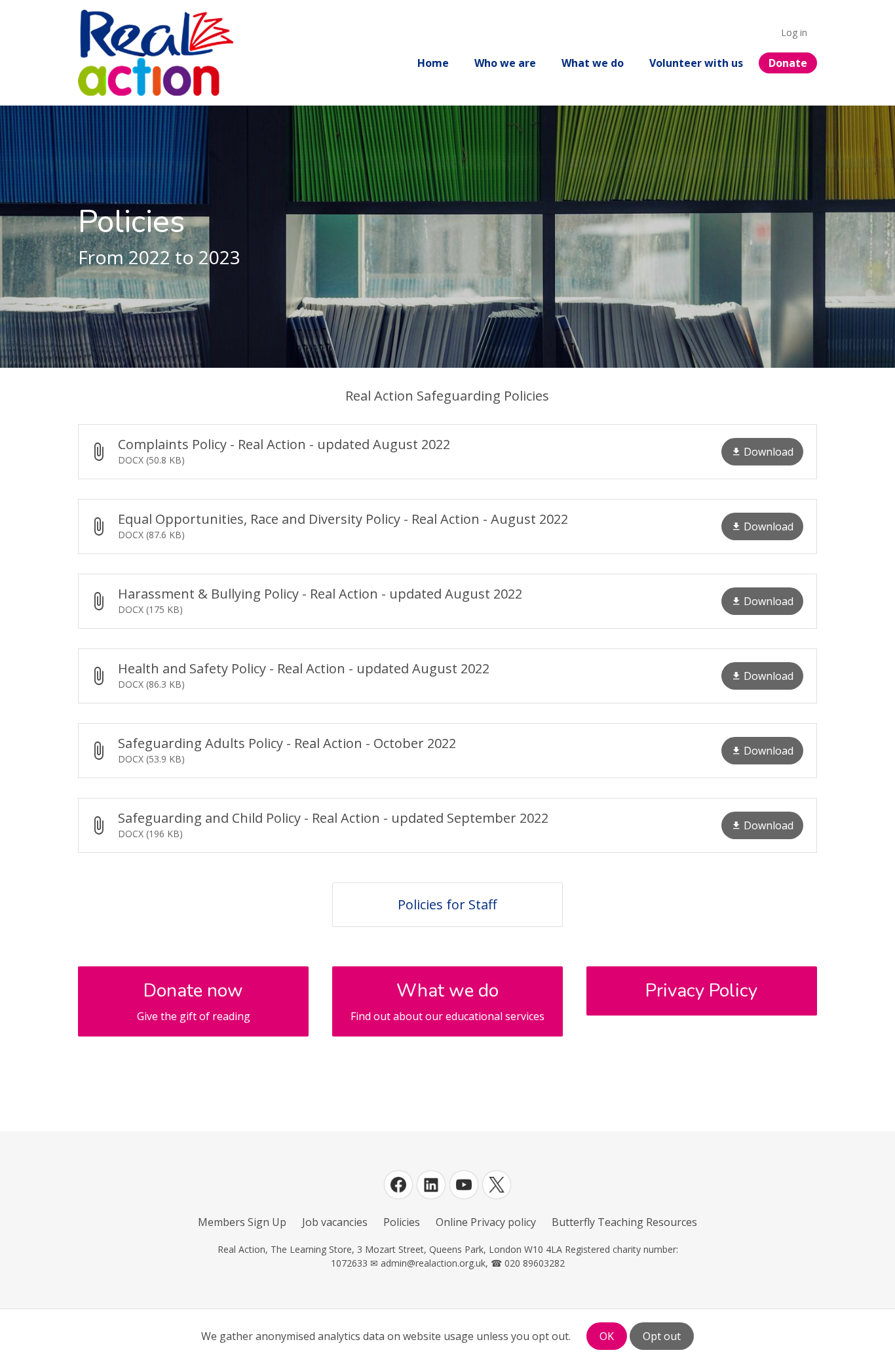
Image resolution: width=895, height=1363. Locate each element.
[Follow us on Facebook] (398, 1184)
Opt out (662, 1336)
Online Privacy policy (486, 1222)
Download (768, 451)
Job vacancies (335, 1222)
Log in (794, 32)
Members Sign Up (242, 1222)
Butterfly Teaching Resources (624, 1222)
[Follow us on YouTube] (464, 1184)
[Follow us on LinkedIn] (431, 1184)
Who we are (505, 63)
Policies (401, 1222)
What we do (593, 63)
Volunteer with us (696, 63)
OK (607, 1336)
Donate (788, 63)
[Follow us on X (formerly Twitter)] (496, 1184)
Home (433, 63)
